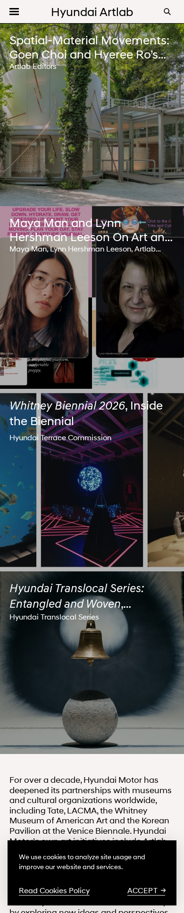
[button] (14, 11)
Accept (142, 890)
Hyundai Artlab (92, 12)
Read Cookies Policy (54, 890)
